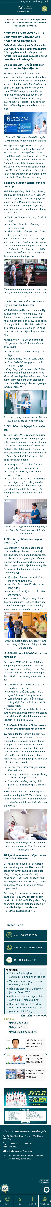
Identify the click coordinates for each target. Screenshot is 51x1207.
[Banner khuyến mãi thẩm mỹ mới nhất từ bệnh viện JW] (25, 1097)
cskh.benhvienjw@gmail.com (20, 1151)
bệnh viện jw (19, 1027)
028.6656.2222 (10, 1147)
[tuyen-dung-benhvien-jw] (25, 1116)
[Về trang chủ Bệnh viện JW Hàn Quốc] (25, 9)
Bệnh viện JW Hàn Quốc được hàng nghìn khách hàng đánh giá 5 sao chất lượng (25, 1007)
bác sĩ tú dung (20, 1022)
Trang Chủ (9, 19)
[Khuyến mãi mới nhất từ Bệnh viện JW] (5, 1188)
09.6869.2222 (28, 1144)
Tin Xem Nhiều (22, 19)
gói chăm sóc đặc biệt (24, 1031)
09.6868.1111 (14, 1144)
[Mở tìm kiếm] (44, 9)
